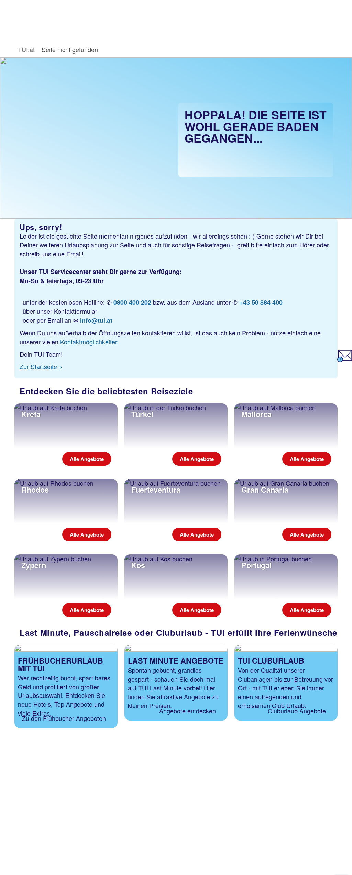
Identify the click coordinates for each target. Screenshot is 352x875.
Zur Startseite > (41, 366)
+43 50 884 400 (261, 302)
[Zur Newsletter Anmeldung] (344, 359)
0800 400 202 (132, 302)
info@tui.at (96, 320)
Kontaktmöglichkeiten (89, 341)
